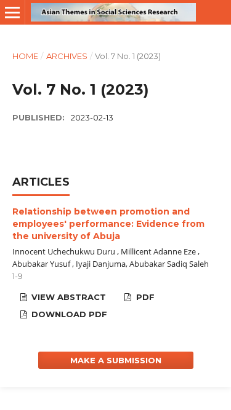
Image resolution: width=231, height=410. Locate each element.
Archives (66, 56)
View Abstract (67, 297)
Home (25, 56)
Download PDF (68, 314)
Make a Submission (115, 360)
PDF (144, 297)
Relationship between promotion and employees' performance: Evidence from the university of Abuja (108, 224)
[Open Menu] (12, 12)
